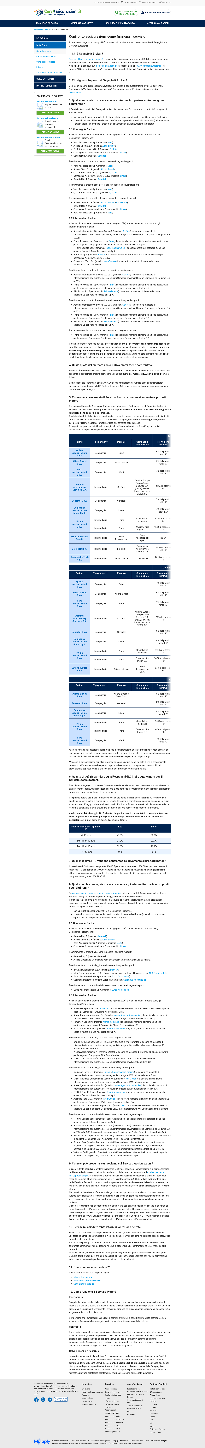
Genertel (101, 156)
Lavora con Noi (87, 1401)
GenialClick (121, 202)
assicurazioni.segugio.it (107, 66)
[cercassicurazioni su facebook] (36, 1399)
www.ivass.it (75, 92)
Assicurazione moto (81, 23)
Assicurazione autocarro (120, 23)
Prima (111, 241)
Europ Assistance (120, 976)
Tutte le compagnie (157, 1389)
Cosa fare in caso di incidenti (135, 1401)
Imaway (114, 969)
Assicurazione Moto (47, 118)
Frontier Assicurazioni (123, 1072)
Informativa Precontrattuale (49, 72)
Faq (128, 1411)
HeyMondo (131, 1078)
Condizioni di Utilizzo (45, 62)
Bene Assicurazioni (116, 248)
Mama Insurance (111, 1022)
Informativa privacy (82, 1277)
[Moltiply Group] (43, 1442)
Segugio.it (166, 3)
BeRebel (102, 254)
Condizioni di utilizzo (83, 1283)
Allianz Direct (108, 145)
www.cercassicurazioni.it (149, 66)
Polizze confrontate (157, 1429)
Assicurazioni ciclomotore (115, 1419)
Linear (123, 152)
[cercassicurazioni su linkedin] (50, 1399)
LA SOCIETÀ (42, 38)
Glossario (131, 1414)
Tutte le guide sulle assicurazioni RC (134, 1407)
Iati (123, 1105)
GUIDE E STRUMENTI (45, 79)
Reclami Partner (156, 1432)
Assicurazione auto (47, 23)
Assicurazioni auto (112, 1413)
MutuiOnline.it (130, 3)
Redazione (86, 1395)
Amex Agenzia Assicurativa (127, 1015)
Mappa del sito (87, 1398)
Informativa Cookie (112, 1401)
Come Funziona (43, 51)
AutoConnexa (110, 261)
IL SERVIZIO (41, 45)
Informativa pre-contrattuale (87, 1280)
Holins (107, 1072)
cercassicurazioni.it (43, 30)
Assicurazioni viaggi (112, 1425)
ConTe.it (126, 231)
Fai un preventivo (50, 113)
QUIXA (112, 149)
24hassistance (111, 291)
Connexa (153, 1404)
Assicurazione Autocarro (50, 137)
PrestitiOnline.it (149, 3)
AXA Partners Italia (158, 973)
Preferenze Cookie (112, 1404)
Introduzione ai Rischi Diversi (135, 1396)
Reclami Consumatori (46, 56)
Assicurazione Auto (47, 101)
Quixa (152, 1423)
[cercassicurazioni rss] (43, 1399)
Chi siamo (86, 1389)
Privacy (39, 67)
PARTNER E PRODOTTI (46, 86)
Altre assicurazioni (158, 23)
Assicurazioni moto (112, 1416)
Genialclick (154, 1414)
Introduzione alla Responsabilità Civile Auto (137, 1390)
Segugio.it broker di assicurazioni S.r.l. (87, 59)
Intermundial (109, 1098)
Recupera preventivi (112, 1432)
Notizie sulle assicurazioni (92, 1392)
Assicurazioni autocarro (114, 1422)
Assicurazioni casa (112, 1428)
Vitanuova (103, 1008)
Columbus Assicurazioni (135, 979)
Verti (110, 142)
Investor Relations (89, 1404)
